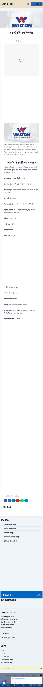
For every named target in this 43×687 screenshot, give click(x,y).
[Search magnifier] (41, 668)
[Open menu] (28, 4)
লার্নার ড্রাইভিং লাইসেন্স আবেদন (9, 619)
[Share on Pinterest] (18, 500)
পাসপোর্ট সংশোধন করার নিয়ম (8, 622)
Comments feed (6, 659)
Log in (2, 653)
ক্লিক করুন (19, 313)
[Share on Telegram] (26, 500)
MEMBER (37, 4)
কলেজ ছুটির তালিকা (9, 637)
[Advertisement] (21, 99)
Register (3, 650)
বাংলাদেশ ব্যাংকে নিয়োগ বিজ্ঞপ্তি (11, 537)
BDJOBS (9, 41)
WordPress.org (6, 663)
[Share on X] (10, 500)
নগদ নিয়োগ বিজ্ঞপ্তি (8, 533)
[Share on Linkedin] (14, 500)
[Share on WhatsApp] (22, 500)
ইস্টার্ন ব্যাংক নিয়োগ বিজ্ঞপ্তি (11, 541)
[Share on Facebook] (5, 500)
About (8, 676)
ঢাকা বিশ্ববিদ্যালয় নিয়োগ (10, 524)
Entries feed (5, 656)
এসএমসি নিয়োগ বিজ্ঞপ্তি (10, 529)
